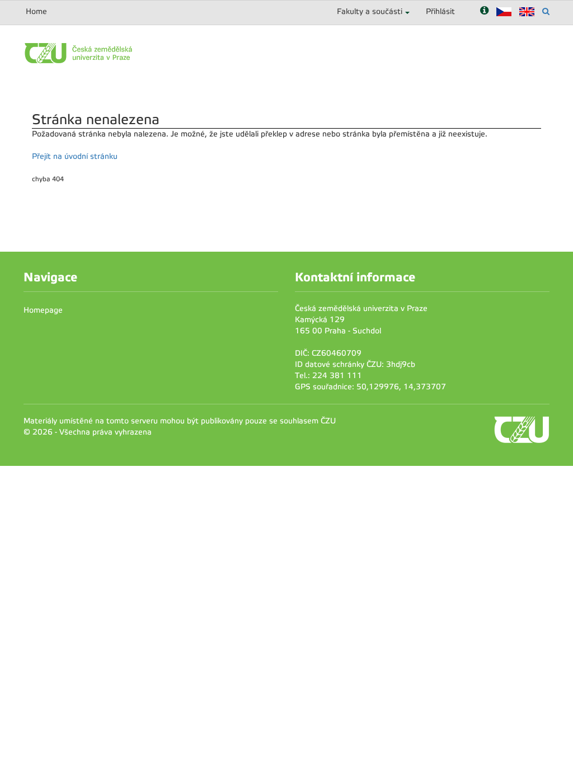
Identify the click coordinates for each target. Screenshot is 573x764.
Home (36, 11)
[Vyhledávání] (545, 11)
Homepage (43, 310)
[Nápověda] (484, 11)
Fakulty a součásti (369, 11)
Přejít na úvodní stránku (75, 156)
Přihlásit (440, 11)
